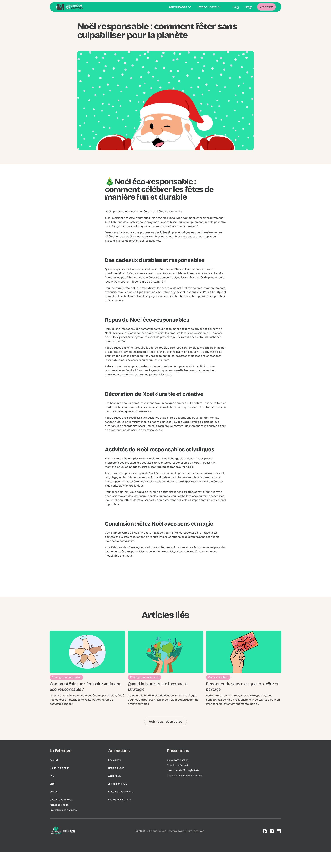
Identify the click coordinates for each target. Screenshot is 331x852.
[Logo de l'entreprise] (63, 831)
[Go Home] (69, 7)
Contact (54, 791)
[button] (180, 7)
